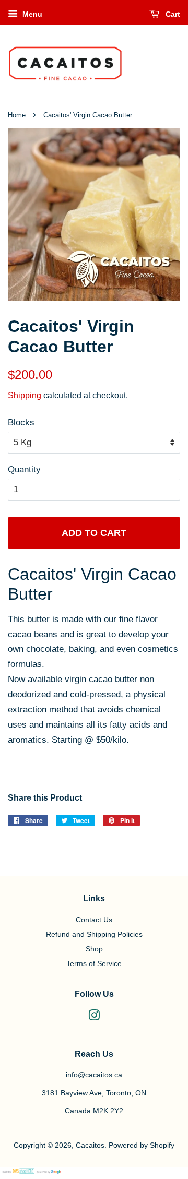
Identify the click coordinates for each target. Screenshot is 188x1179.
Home (17, 115)
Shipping (24, 395)
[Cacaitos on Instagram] (94, 1017)
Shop (94, 949)
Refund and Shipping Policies (94, 934)
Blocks (21, 422)
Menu (31, 14)
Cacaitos (90, 1145)
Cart (171, 14)
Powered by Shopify (141, 1145)
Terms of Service (94, 963)
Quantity (24, 469)
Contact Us (94, 919)
